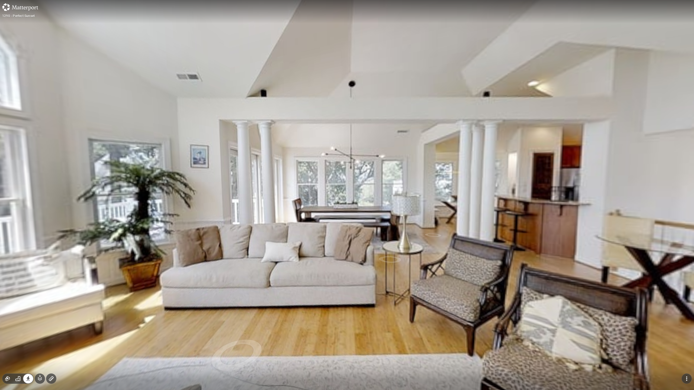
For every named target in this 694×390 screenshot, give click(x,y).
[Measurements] (51, 378)
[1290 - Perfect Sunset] (347, 195)
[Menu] (687, 378)
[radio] (7, 379)
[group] (18, 378)
